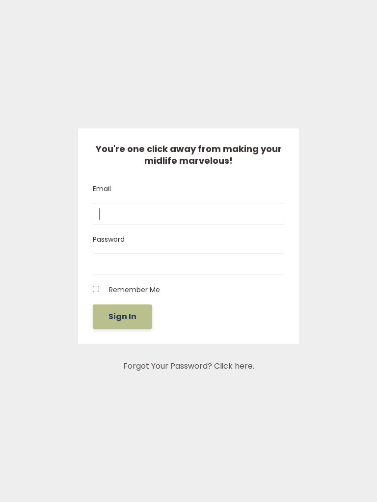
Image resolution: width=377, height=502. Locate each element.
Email (102, 189)
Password (109, 239)
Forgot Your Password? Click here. (188, 366)
